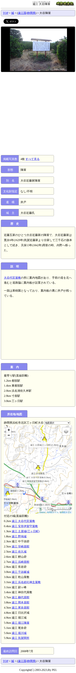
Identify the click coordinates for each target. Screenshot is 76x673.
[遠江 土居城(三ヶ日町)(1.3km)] (44, 439)
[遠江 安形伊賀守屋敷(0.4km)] (36, 475)
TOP (5, 12)
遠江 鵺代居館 (20, 597)
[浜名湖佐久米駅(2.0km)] (68, 502)
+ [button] (9, 430)
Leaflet (42, 512)
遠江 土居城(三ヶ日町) (26, 531)
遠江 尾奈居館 (20, 607)
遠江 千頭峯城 (20, 571)
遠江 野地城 (19, 536)
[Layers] (66, 431)
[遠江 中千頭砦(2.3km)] (5, 425)
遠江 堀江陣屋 (20, 622)
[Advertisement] (38, 114)
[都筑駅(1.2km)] (17, 484)
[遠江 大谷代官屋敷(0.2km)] (38, 471)
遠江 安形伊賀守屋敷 (25, 526)
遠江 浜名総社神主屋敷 (26, 582)
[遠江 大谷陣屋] (38, 467)
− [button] (9, 435)
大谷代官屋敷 (12, 277)
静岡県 (31, 12)
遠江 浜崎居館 (20, 561)
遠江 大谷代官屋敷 (23, 521)
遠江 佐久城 (19, 551)
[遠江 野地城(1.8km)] (7, 493)
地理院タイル (53, 512)
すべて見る (32, 159)
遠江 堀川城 (19, 633)
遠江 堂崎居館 (20, 546)
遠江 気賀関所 (20, 637)
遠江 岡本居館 (20, 602)
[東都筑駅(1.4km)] (42, 498)
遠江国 (22, 12)
